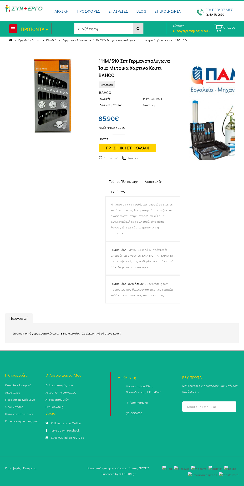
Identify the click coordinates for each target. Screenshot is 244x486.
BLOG (141, 11)
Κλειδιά (51, 40)
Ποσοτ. (104, 138)
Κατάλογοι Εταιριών (19, 414)
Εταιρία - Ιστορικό (18, 385)
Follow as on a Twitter (66, 423)
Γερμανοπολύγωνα (75, 40)
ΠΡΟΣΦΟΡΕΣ (88, 11)
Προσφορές (12, 468)
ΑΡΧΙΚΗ (62, 11)
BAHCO (105, 92)
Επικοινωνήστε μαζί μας (21, 421)
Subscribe (231, 407)
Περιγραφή (19, 318)
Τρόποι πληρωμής (123, 181)
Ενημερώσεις (54, 407)
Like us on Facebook (65, 430)
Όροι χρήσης (14, 407)
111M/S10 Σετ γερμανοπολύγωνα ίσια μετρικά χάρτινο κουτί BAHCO (140, 40)
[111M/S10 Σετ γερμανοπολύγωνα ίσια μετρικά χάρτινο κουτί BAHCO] (53, 96)
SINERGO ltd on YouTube (67, 437)
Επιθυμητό (111, 158)
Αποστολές (153, 181)
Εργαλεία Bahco (29, 40)
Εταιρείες (29, 468)
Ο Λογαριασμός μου (59, 385)
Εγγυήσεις (117, 191)
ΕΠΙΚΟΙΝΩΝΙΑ (167, 11)
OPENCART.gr (127, 474)
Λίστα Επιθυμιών (57, 399)
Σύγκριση (133, 158)
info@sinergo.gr (137, 402)
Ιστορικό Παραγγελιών (61, 392)
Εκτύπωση (107, 84)
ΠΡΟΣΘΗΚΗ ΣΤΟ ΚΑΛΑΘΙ (127, 148)
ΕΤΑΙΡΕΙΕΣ (118, 11)
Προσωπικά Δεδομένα (20, 399)
